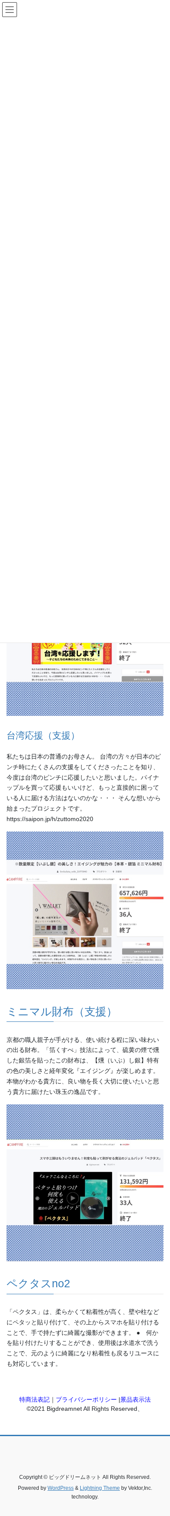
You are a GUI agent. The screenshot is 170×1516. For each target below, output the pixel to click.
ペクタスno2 (38, 1283)
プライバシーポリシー (86, 1399)
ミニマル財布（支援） (62, 1012)
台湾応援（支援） (43, 735)
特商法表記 (34, 1399)
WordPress (61, 1488)
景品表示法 (135, 1399)
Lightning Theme (100, 1488)
